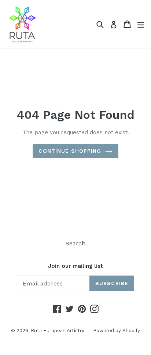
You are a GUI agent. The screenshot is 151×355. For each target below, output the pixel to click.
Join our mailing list (75, 266)
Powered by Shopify (116, 330)
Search (75, 243)
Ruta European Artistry (58, 330)
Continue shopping (69, 151)
